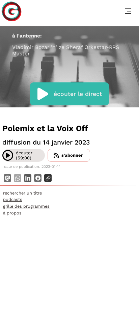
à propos (12, 212)
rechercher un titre (22, 193)
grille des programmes (26, 206)
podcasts (12, 199)
